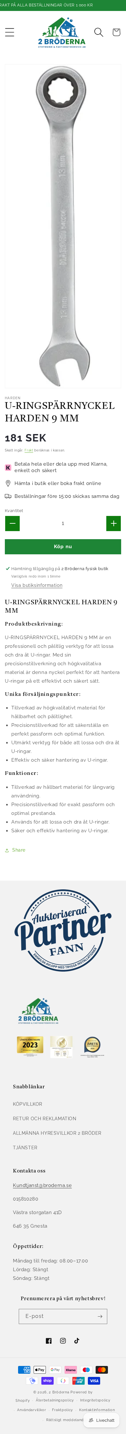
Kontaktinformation (97, 1410)
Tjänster (25, 1147)
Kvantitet (14, 510)
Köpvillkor (27, 1104)
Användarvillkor (31, 1410)
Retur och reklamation (45, 1118)
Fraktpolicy (62, 1410)
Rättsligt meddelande (66, 1420)
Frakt (29, 450)
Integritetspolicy (95, 1400)
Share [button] (19, 850)
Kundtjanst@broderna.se (42, 1185)
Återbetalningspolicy (55, 1400)
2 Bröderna (59, 1392)
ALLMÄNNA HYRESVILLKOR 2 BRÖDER (57, 1133)
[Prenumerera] (100, 1316)
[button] (9, 32)
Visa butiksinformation (36, 585)
